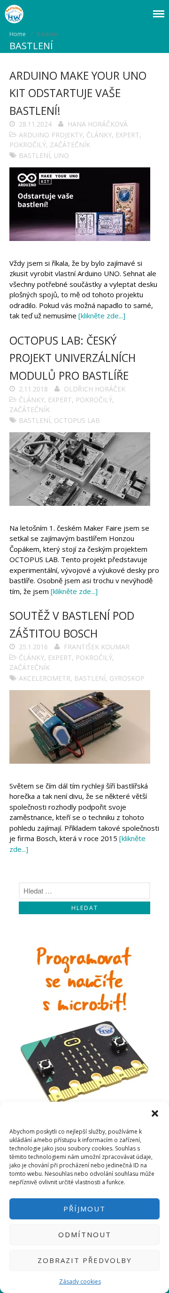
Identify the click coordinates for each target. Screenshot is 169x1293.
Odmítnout (84, 1234)
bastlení (34, 155)
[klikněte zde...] (101, 315)
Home (17, 34)
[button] (155, 1113)
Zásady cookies (80, 1281)
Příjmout (84, 1208)
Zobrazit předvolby (85, 1260)
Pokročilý (27, 144)
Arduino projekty (51, 134)
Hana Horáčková (98, 124)
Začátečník (70, 144)
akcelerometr (44, 678)
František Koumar (97, 646)
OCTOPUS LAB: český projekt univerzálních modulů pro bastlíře (72, 358)
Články (99, 134)
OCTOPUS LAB (77, 420)
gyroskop (127, 678)
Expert (127, 134)
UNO (61, 155)
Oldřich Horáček (94, 388)
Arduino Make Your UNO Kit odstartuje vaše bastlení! (77, 93)
